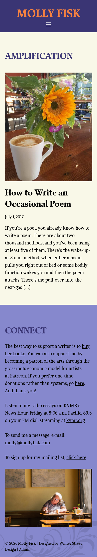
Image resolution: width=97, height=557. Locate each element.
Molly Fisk (48, 13)
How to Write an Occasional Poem (38, 197)
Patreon (18, 376)
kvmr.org (75, 420)
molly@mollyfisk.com (27, 443)
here (79, 383)
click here (76, 457)
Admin (24, 549)
